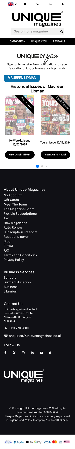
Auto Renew (13, 227)
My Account (13, 195)
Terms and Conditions (20, 255)
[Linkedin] (32, 353)
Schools (10, 277)
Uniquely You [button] (39, 41)
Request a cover (16, 237)
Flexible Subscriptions (20, 213)
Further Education (17, 282)
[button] (62, 4)
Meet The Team (15, 204)
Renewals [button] (59, 41)
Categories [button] (17, 41)
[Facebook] (5, 353)
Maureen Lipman (22, 78)
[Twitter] (14, 353)
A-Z (6, 218)
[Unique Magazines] (37, 376)
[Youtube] (41, 353)
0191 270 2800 (18, 328)
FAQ (6, 250)
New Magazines (15, 223)
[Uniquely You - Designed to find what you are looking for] (37, 58)
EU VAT (8, 246)
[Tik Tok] (50, 353)
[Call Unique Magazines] (37, 4)
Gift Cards (11, 200)
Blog (7, 241)
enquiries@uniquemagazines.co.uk (35, 336)
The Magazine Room (19, 209)
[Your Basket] (50, 4)
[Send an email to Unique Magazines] (25, 4)
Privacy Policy (14, 260)
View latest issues (20, 155)
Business (11, 287)
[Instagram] (23, 353)
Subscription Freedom (20, 232)
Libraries (10, 291)
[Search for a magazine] (61, 31)
